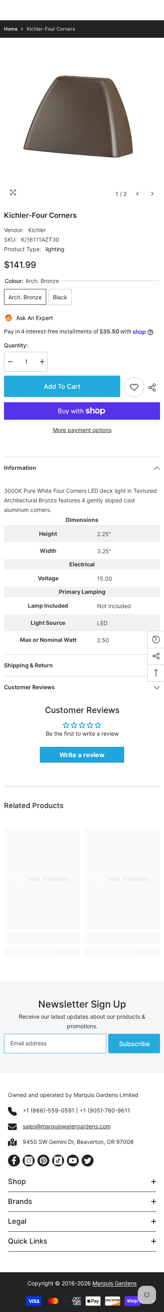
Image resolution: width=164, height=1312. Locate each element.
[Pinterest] (43, 1161)
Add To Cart (62, 386)
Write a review (82, 755)
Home (11, 29)
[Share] (152, 387)
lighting (54, 249)
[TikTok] (58, 1161)
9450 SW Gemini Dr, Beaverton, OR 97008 (78, 1141)
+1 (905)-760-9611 (105, 1110)
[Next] (152, 194)
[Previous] (137, 194)
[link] (42, 938)
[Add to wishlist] (134, 387)
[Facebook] (14, 1161)
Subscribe (134, 1044)
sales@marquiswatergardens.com (67, 1126)
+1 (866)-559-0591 (48, 1110)
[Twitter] (88, 1161)
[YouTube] (73, 1161)
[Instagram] (29, 1161)
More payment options (82, 429)
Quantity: (16, 345)
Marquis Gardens (114, 1283)
